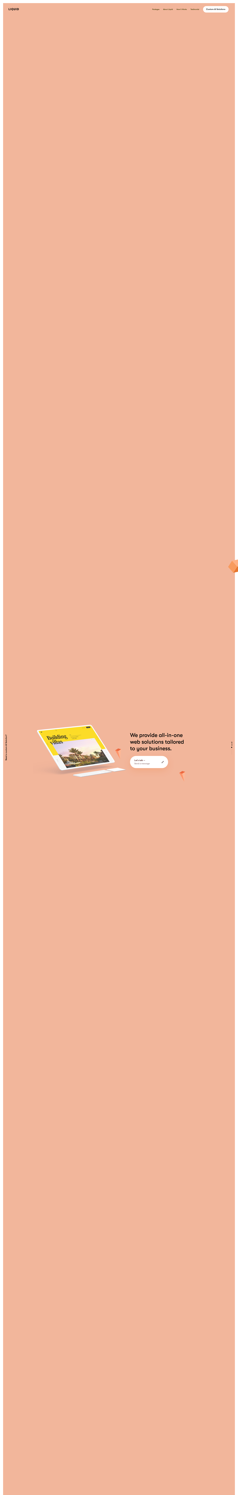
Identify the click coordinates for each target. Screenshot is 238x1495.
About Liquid (168, 9)
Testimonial (195, 9)
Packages (155, 9)
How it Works (182, 9)
